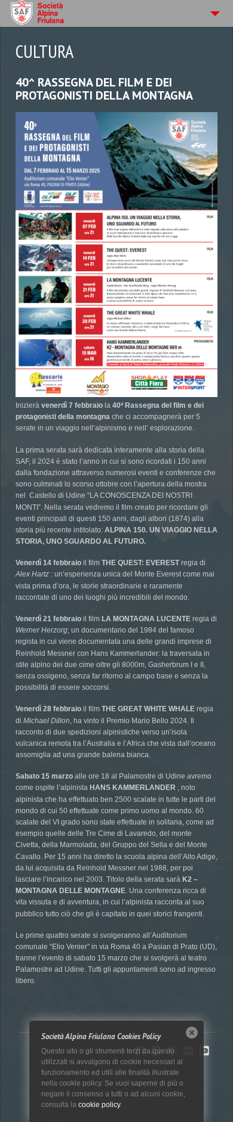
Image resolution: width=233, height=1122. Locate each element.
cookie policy (99, 1105)
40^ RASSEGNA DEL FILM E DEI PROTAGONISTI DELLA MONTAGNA (104, 89)
